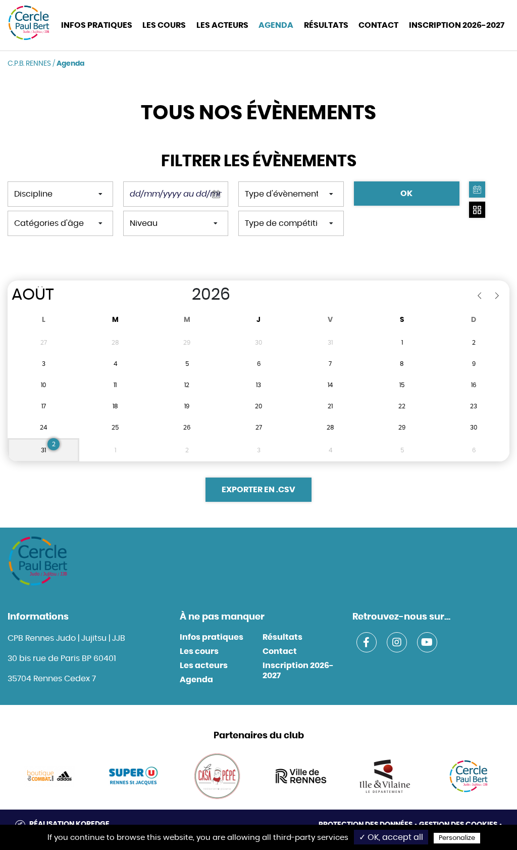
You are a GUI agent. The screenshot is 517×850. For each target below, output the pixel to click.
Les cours (164, 25)
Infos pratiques (211, 637)
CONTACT (378, 25)
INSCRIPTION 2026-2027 (456, 25)
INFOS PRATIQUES (96, 25)
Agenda (275, 25)
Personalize (457, 838)
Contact (280, 651)
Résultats (326, 25)
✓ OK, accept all (391, 837)
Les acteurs (222, 25)
